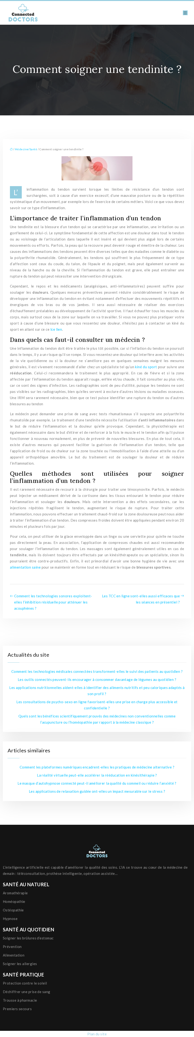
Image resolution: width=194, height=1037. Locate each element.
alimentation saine (25, 567)
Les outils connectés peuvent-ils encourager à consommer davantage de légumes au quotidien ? (97, 679)
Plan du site (97, 1034)
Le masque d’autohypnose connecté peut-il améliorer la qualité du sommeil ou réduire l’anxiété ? (97, 783)
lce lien (56, 329)
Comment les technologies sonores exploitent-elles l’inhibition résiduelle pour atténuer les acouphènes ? (53, 602)
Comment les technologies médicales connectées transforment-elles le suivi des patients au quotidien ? (97, 671)
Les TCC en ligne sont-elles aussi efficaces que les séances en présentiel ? (141, 599)
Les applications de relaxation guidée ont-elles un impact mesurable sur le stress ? (97, 791)
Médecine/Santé (26, 149)
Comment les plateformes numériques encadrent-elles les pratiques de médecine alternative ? (97, 767)
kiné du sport (146, 367)
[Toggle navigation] (185, 12)
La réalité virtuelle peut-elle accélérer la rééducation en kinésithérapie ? (97, 775)
